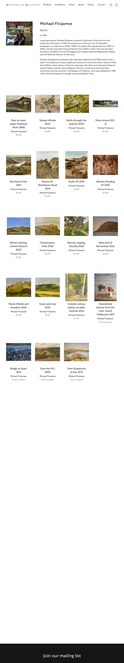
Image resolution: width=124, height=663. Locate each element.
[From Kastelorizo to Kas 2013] (76, 352)
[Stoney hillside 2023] (47, 104)
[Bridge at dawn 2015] (18, 352)
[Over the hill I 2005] (47, 352)
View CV (43, 30)
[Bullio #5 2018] (76, 165)
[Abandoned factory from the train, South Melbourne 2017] (105, 287)
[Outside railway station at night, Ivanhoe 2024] (76, 287)
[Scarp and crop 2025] (47, 287)
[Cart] (116, 5)
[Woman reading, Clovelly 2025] (76, 226)
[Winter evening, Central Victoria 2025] (18, 226)
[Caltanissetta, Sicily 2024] (47, 226)
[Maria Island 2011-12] (105, 104)
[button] (47, 5)
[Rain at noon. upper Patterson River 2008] (18, 104)
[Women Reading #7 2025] (105, 165)
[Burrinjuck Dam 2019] (18, 165)
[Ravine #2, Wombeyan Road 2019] (47, 165)
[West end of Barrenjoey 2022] (105, 226)
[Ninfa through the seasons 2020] (76, 104)
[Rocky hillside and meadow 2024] (18, 287)
